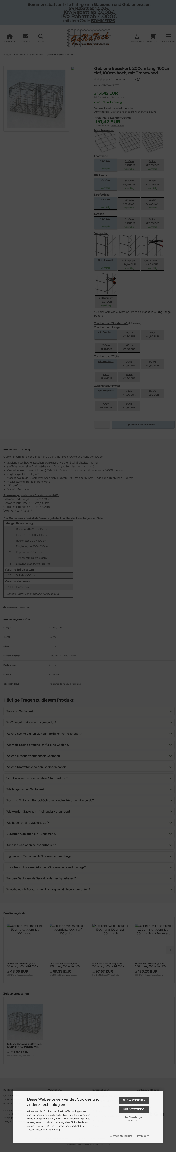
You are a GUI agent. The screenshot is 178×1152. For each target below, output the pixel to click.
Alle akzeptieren (134, 1100)
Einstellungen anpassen (135, 1118)
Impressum (143, 1135)
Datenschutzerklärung (120, 1135)
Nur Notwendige (133, 1109)
